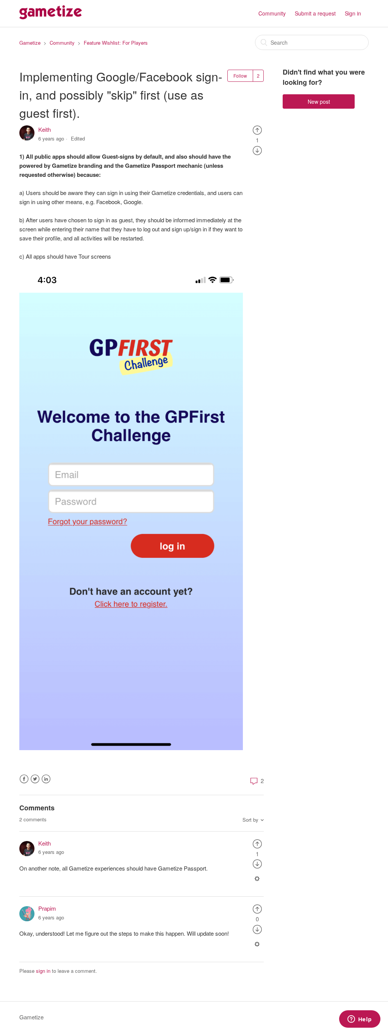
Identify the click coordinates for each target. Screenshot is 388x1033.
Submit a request (315, 13)
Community (272, 13)
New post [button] (319, 101)
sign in (43, 970)
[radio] (257, 129)
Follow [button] (240, 75)
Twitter (35, 779)
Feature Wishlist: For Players (116, 42)
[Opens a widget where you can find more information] (359, 1019)
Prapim (47, 908)
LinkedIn (46, 779)
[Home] (50, 17)
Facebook (24, 779)
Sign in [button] (353, 13)
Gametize (30, 42)
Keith (44, 129)
